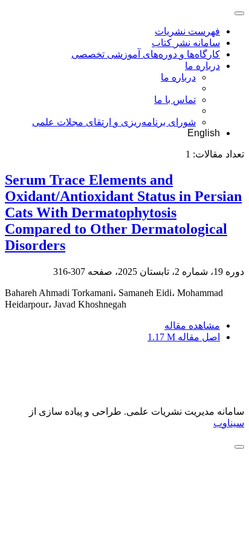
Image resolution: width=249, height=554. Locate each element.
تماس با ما (175, 99)
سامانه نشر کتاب (186, 43)
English (203, 133)
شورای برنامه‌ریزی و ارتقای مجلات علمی (114, 122)
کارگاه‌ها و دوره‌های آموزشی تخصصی (145, 54)
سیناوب (228, 423)
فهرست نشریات (187, 31)
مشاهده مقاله (192, 325)
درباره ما (202, 66)
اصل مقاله (183, 337)
